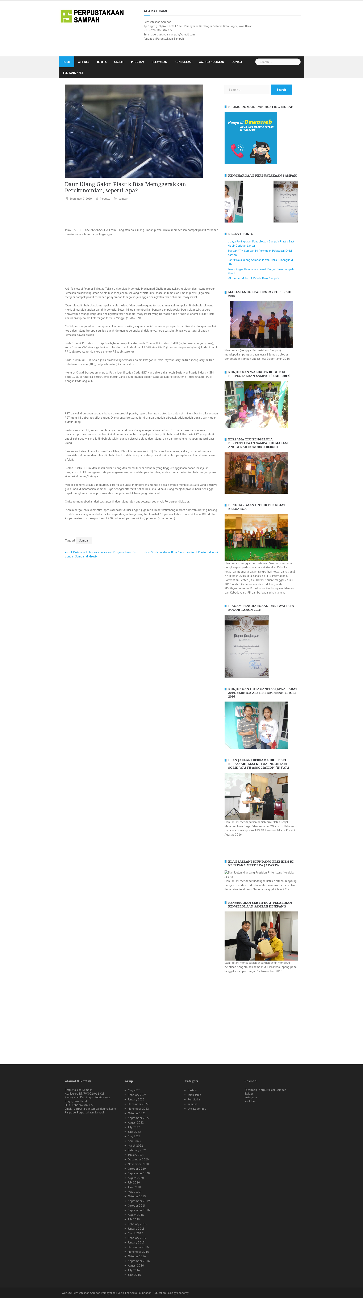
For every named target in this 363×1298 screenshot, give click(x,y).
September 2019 (139, 1201)
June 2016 (134, 1275)
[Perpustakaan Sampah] (92, 16)
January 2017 (136, 1242)
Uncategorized (197, 1109)
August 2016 (136, 1265)
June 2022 (134, 1132)
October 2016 (137, 1256)
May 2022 (134, 1136)
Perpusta (105, 198)
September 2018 (139, 1210)
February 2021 (137, 1150)
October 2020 (137, 1168)
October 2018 (137, 1205)
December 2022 (138, 1104)
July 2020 (134, 1182)
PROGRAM (137, 62)
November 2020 (138, 1164)
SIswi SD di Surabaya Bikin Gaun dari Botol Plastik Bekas (179, 552)
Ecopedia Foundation (138, 1293)
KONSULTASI (183, 62)
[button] (228, 201)
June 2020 (134, 1187)
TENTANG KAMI (73, 73)
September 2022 (139, 1118)
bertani (192, 1090)
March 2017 (135, 1233)
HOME (66, 62)
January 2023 (136, 1099)
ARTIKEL (83, 62)
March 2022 (135, 1145)
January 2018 (136, 1228)
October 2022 (137, 1113)
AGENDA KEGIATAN (211, 62)
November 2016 (138, 1252)
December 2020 (138, 1159)
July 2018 (134, 1219)
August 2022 (136, 1122)
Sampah (84, 540)
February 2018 (137, 1224)
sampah (123, 198)
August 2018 (136, 1215)
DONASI (237, 62)
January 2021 (136, 1155)
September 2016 (139, 1261)
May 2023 (134, 1090)
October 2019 (137, 1196)
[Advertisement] (141, 215)
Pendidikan (194, 1099)
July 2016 (134, 1270)
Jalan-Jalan (194, 1095)
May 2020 (134, 1192)
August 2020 (136, 1178)
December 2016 (138, 1247)
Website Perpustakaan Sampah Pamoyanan (89, 1293)
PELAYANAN (159, 62)
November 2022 (138, 1109)
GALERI (119, 62)
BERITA (102, 62)
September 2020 (139, 1173)
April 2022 (134, 1141)
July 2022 (134, 1127)
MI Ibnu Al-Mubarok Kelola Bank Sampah (253, 278)
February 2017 (137, 1238)
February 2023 (137, 1095)
